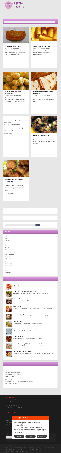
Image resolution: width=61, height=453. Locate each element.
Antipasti (11, 105)
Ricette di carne (8, 263)
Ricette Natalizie (8, 270)
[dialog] (30, 427)
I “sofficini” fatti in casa (13, 46)
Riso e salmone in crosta (11, 426)
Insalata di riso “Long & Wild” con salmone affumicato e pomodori (31, 344)
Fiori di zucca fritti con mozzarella (13, 93)
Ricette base (8, 268)
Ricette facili (8, 258)
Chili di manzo (16, 306)
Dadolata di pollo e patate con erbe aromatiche (15, 370)
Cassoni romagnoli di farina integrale (43, 93)
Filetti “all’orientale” (18, 321)
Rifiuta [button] (30, 436)
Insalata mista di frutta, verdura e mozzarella (15, 122)
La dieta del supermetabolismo (11, 261)
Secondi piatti (12, 57)
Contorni (7, 243)
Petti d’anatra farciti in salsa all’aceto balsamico (15, 379)
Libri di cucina (8, 272)
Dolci (6, 245)
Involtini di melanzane (41, 135)
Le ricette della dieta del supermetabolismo (15, 401)
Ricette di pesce (8, 265)
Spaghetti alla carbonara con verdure (13, 385)
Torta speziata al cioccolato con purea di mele (25, 329)
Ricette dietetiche (9, 259)
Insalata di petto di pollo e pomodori (13, 374)
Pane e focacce (40, 104)
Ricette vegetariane (9, 267)
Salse (6, 249)
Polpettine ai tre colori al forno (11, 369)
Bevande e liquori (9, 252)
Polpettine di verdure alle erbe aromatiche (14, 383)
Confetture (7, 251)
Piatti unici (10, 133)
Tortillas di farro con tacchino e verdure (23, 299)
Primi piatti (39, 57)
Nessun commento (16, 48)
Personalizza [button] (41, 436)
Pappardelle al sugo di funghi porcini (23, 351)
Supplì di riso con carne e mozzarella (14, 180)
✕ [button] (46, 418)
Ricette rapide (8, 256)
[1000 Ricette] (15, 8)
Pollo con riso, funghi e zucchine (21, 314)
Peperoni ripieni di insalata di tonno (22, 284)
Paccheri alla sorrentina (10, 376)
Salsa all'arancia (9, 424)
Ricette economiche (9, 254)
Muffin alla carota (17, 336)
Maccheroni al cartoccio (41, 46)
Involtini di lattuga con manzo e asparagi (24, 291)
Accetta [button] (19, 436)
